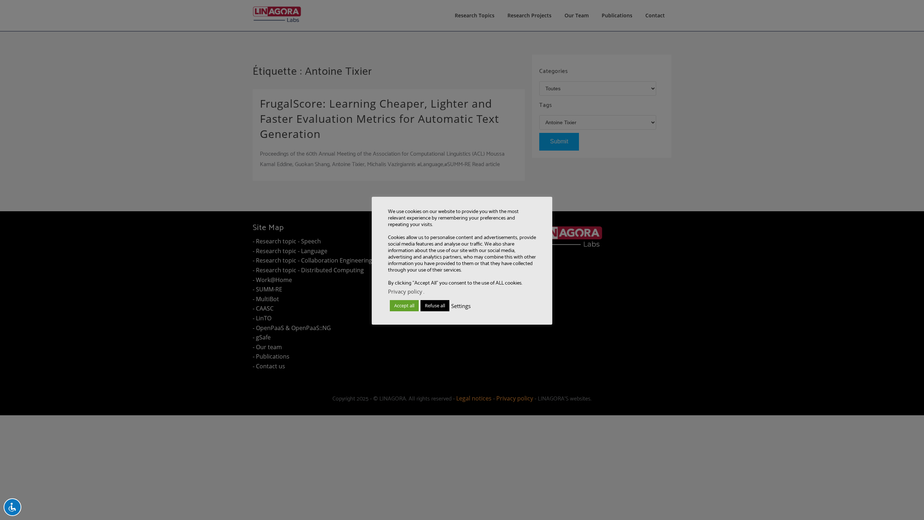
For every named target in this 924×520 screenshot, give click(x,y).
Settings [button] (461, 306)
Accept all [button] (404, 305)
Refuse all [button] (435, 305)
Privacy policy (405, 291)
